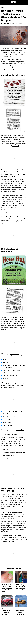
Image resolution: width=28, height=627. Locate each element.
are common (14, 354)
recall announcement (8, 541)
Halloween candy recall (14, 48)
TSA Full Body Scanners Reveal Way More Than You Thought (21, 587)
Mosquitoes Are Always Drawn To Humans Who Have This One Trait (7, 588)
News (2, 7)
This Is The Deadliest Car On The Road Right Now (6, 611)
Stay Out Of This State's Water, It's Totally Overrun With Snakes (21, 612)
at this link (15, 146)
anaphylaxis (20, 430)
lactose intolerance (15, 440)
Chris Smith (6, 23)
